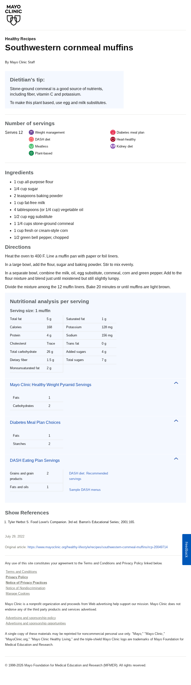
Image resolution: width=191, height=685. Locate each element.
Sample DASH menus (85, 490)
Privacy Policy (17, 577)
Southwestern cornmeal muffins (69, 47)
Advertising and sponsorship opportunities (36, 623)
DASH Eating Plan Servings (35, 460)
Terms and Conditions (21, 572)
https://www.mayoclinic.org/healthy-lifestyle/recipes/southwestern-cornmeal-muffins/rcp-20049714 (98, 547)
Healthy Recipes (20, 39)
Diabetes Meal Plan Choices (35, 422)
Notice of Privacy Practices (26, 582)
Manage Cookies (18, 593)
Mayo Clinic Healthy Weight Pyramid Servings (50, 385)
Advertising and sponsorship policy (31, 618)
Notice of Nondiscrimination (25, 588)
